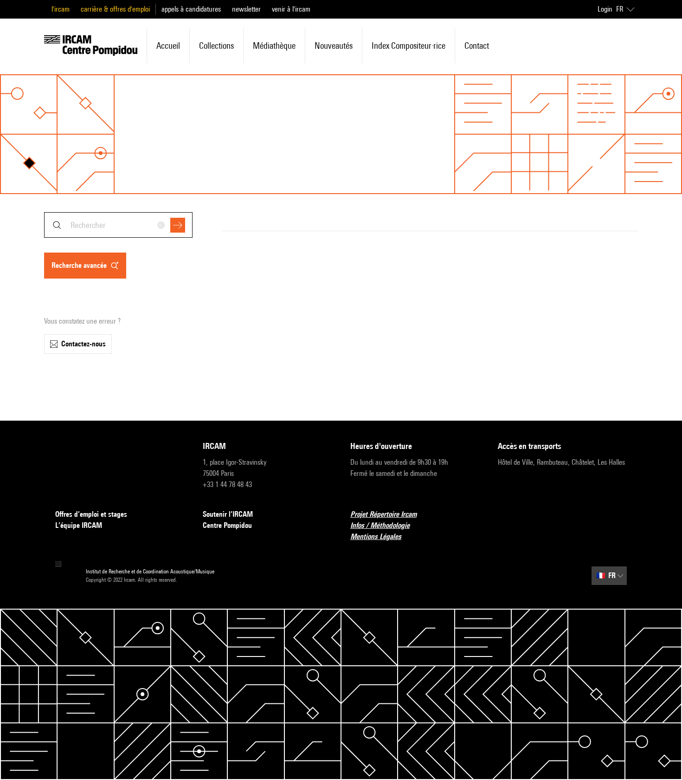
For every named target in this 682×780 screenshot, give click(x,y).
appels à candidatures (191, 9)
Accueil (168, 45)
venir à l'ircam (291, 9)
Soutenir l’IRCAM (228, 514)
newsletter (246, 9)
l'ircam (60, 9)
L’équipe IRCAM (78, 525)
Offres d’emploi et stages (91, 514)
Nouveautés (334, 45)
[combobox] (118, 225)
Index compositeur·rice (408, 45)
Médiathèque (274, 45)
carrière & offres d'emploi (115, 9)
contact (476, 45)
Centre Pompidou (227, 525)
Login (605, 9)
